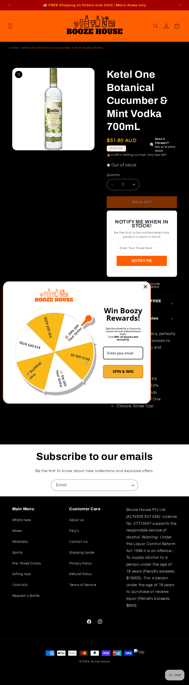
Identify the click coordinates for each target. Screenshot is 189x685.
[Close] (145, 286)
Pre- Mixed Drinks (26, 563)
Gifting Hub (21, 574)
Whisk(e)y (20, 541)
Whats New (21, 520)
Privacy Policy (80, 563)
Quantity (113, 175)
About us (76, 520)
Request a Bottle (26, 595)
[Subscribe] (132, 485)
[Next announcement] (180, 5)
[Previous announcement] (9, 5)
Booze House (100, 661)
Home (14, 47)
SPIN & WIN (123, 371)
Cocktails (20, 585)
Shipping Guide (81, 552)
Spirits (17, 552)
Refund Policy (80, 574)
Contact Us (78, 541)
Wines (17, 531)
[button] (10, 26)
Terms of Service (82, 585)
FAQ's (74, 531)
